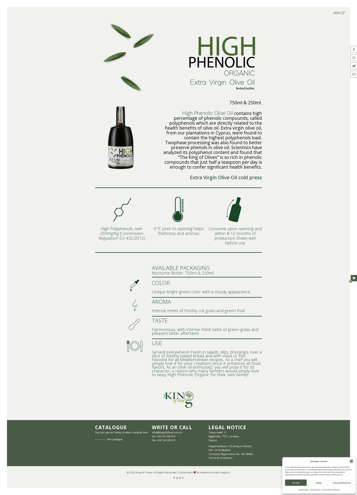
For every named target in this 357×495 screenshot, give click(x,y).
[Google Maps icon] (183, 477)
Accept (295, 482)
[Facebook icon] (174, 477)
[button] (351, 461)
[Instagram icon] (180, 477)
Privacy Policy (315, 489)
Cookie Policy (303, 489)
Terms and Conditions (331, 489)
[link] (178, 399)
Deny (318, 482)
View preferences (342, 482)
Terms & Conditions (220, 458)
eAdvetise (206, 472)
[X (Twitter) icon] (177, 477)
